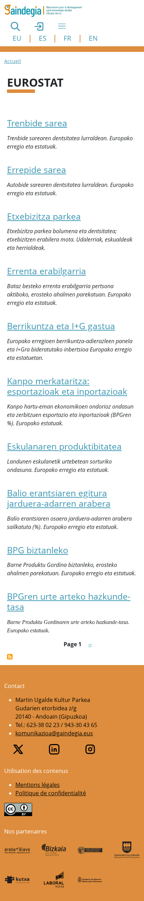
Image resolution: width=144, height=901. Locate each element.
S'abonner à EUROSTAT (10, 656)
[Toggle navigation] (62, 26)
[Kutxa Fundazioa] (17, 879)
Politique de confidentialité (50, 793)
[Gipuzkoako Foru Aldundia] (127, 850)
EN (93, 38)
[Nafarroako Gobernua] (90, 879)
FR (67, 38)
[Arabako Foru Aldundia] (17, 850)
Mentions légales (37, 785)
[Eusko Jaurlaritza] (90, 849)
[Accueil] (46, 11)
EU (17, 38)
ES (42, 38)
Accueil (12, 61)
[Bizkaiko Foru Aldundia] (54, 850)
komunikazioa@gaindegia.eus (54, 733)
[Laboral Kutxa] (54, 879)
